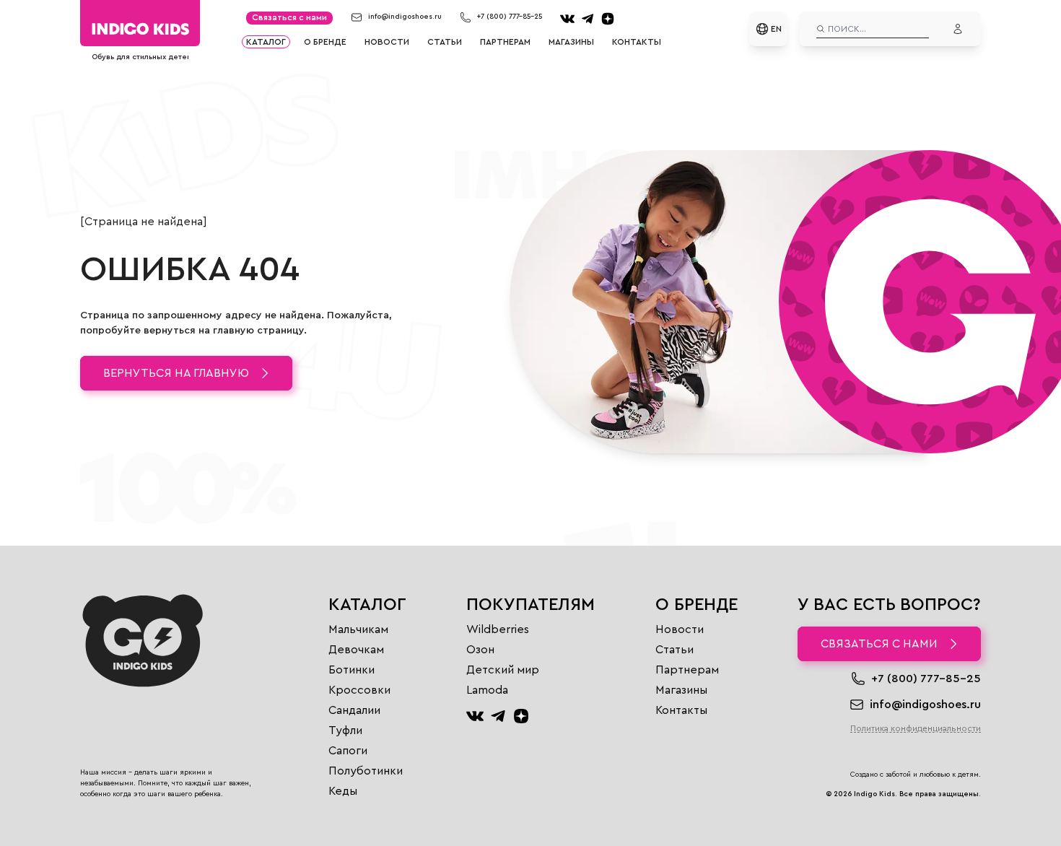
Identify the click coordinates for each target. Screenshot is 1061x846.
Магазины (571, 42)
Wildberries (497, 629)
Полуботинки (365, 771)
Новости (386, 42)
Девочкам (356, 649)
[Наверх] (97, 814)
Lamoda (487, 690)
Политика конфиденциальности (915, 728)
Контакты (636, 42)
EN (776, 29)
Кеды (342, 791)
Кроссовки (359, 690)
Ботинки (351, 670)
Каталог (266, 42)
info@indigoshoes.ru (405, 16)
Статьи (444, 42)
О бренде (325, 42)
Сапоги (347, 750)
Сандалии (354, 710)
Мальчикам (358, 629)
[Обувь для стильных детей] (140, 29)
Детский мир (502, 670)
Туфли (345, 730)
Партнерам (505, 42)
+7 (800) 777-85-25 (509, 16)
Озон (480, 649)
